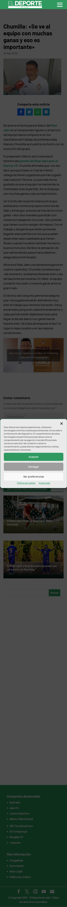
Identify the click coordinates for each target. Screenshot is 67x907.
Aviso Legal (44, 483)
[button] (61, 423)
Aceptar (34, 457)
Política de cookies (26, 483)
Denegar (33, 467)
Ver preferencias (33, 476)
